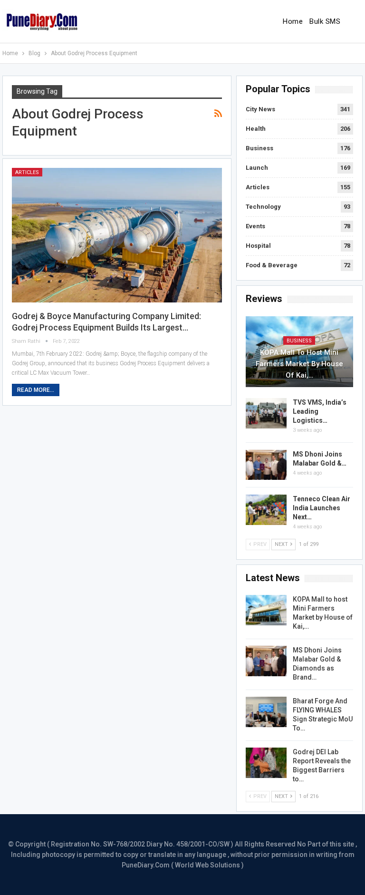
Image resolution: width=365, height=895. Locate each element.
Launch (257, 167)
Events (255, 226)
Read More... (35, 390)
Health (256, 128)
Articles (27, 172)
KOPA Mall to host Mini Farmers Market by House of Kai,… (299, 363)
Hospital (258, 245)
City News (260, 109)
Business (259, 148)
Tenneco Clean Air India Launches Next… (321, 508)
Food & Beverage (272, 265)
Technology (263, 206)
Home (293, 21)
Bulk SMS (324, 21)
